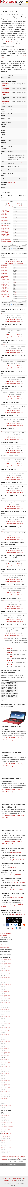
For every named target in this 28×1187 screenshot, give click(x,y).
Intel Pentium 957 (5, 1048)
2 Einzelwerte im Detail (13, 410)
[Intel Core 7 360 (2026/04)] (9, 685)
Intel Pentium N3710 (5, 1009)
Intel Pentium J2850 (5, 1080)
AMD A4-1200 (4, 265)
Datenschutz (16, 1178)
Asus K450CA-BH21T (16, 852)
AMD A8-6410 (4, 267)
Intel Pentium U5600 (5, 1102)
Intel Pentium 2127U (5, 1016)
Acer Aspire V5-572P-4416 (17, 914)
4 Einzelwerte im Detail (13, 350)
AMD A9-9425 (4, 227)
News (14, 5)
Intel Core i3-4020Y (4, 288)
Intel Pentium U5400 (5, 1027)
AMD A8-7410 (4, 270)
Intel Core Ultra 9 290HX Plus (6, 296)
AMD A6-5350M (4, 217)
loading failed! (4, 1164)
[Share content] (4, 925)
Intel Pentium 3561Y (5, 1084)
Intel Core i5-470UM (5, 1151)
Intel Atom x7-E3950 (5, 228)
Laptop (14, 248)
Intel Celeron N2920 (5, 221)
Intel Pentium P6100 (5, 1066)
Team (10, 1178)
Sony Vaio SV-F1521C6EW (17, 882)
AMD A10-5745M (4, 291)
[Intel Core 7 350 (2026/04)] (9, 687)
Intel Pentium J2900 (5, 1095)
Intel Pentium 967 (5, 1034)
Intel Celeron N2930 (5, 237)
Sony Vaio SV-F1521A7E (17, 860)
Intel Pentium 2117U (6, 1055)
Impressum (5, 1178)
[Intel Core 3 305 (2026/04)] (9, 684)
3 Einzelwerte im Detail (13, 506)
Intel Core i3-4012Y (4, 285)
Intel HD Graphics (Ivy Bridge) (15, 162)
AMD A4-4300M (4, 287)
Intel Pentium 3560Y (5, 1087)
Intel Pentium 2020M (6, 959)
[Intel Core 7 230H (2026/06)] (9, 695)
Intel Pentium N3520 (5, 1013)
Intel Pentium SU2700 (6, 1105)
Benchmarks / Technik (11, 1158)
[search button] (22, 2)
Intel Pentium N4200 (5, 272)
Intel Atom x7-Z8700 (5, 216)
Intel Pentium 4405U (5, 966)
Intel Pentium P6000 (5, 1023)
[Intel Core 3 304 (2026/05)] (9, 682)
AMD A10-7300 (4, 274)
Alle (9, 248)
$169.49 (9, 648)
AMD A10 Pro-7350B (5, 279)
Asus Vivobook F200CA (16, 890)
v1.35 (2, 700)
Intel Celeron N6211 (5, 234)
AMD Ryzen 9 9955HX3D (6, 239)
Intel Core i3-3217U (5, 294)
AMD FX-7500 (4, 277)
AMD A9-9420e (4, 1144)
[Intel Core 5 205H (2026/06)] (9, 697)
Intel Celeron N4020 (5, 231)
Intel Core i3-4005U (5, 282)
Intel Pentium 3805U (5, 970)
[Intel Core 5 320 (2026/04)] (9, 690)
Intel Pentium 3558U (5, 235)
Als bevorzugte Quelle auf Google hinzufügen (15, 920)
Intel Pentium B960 (5, 995)
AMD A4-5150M (4, 284)
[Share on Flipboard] (11, 927)
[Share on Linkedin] (16, 927)
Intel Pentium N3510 (5, 225)
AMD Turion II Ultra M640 (7, 1126)
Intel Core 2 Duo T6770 (6, 1140)
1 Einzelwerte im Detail (13, 204)
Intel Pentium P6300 (5, 1052)
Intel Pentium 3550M (6, 988)
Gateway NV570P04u (16, 875)
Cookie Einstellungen (10, 1180)
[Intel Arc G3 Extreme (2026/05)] (9, 693)
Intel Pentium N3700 (5, 998)
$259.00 (9, 660)
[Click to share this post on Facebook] (7, 924)
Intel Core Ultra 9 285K (5, 299)
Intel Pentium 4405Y (5, 1041)
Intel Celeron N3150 (5, 220)
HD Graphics (9, 42)
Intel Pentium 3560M (6, 963)
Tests (9, 5)
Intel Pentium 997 (5, 1077)
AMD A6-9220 (4, 213)
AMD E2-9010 (4, 273)
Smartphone (21, 248)
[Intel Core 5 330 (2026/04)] (9, 689)
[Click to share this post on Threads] (11, 924)
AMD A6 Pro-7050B (5, 269)
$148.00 (9, 652)
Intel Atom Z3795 (4, 232)
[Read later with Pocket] (7, 927)
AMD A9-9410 (4, 290)
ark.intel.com (11, 182)
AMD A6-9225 (4, 210)
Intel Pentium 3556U (5, 229)
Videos (21, 5)
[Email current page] (20, 928)
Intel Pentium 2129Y (5, 1091)
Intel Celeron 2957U (5, 276)
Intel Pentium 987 (5, 1073)
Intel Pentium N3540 (5, 1059)
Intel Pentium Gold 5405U (7, 974)
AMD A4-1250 (4, 208)
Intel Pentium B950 (5, 977)
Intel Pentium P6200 (5, 1062)
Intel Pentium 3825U (5, 991)
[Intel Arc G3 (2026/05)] (9, 692)
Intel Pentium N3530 (5, 1006)
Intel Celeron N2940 (5, 211)
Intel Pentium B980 (5, 981)
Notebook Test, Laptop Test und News (10, 1156)
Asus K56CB (13, 867)
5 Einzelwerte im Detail (13, 319)
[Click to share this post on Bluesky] (15, 924)
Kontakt (23, 1178)
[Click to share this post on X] (19, 924)
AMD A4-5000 (4, 214)
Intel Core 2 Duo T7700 (6, 1147)
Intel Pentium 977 (5, 1098)
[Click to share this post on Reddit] (23, 924)
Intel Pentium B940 (5, 1038)
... (26, 5)
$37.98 (9, 656)
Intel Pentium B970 (5, 1002)
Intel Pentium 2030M (6, 984)
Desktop (12, 250)
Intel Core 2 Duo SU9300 (6, 1122)
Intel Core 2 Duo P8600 (5, 219)
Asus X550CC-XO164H (16, 897)
